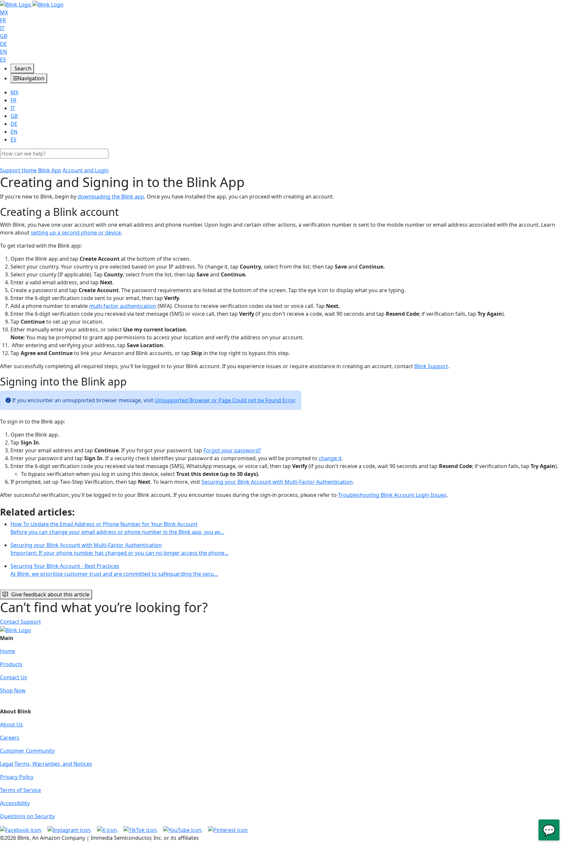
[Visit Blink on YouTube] (183, 829)
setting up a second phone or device (76, 232)
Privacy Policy (16, 777)
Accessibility (15, 803)
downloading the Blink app (111, 196)
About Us (11, 724)
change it (330, 458)
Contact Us (13, 677)
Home (7, 651)
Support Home (18, 170)
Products (11, 664)
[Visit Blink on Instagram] (69, 829)
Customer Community (27, 750)
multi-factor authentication (122, 306)
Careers (9, 737)
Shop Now (13, 690)
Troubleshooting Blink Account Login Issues (392, 495)
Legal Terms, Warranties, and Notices (46, 763)
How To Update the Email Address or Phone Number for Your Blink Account (117, 528)
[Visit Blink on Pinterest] (228, 829)
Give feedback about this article (50, 594)
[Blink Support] (32, 4)
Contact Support (20, 621)
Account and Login (86, 170)
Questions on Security (27, 816)
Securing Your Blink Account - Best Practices (114, 569)
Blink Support (431, 366)
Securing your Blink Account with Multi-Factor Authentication (277, 481)
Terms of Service (20, 790)
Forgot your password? (232, 450)
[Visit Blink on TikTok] (140, 829)
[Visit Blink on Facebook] (21, 829)
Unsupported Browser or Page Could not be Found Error (224, 400)
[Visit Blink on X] (107, 829)
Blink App (49, 170)
